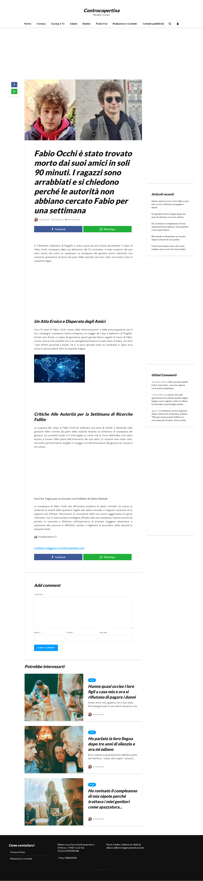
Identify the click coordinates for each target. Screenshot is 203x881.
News (92, 680)
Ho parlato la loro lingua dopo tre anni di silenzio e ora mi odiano (111, 744)
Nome (37, 633)
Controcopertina (101, 10)
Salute (73, 23)
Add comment (74, 219)
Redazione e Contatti (125, 23)
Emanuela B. (44, 219)
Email (70, 633)
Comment (38, 594)
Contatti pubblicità (153, 23)
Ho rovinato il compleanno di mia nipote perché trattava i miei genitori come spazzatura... (112, 798)
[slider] (52, 380)
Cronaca (41, 23)
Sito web (103, 633)
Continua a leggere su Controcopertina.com (59, 548)
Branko (87, 23)
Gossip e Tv (58, 23)
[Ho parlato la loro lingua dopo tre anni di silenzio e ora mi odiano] (54, 749)
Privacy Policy (17, 852)
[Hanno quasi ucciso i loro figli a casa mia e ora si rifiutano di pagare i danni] (54, 696)
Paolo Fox (101, 23)
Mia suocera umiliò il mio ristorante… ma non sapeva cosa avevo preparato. (169, 385)
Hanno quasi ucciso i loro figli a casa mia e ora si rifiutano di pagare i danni (112, 692)
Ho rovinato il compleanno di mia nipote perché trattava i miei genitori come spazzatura (170, 226)
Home (27, 23)
